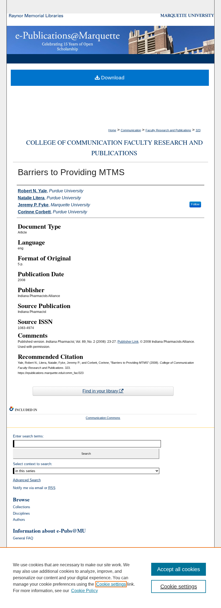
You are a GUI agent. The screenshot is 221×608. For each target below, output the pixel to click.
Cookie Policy (84, 590)
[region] (110, 577)
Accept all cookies (178, 569)
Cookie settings (111, 584)
